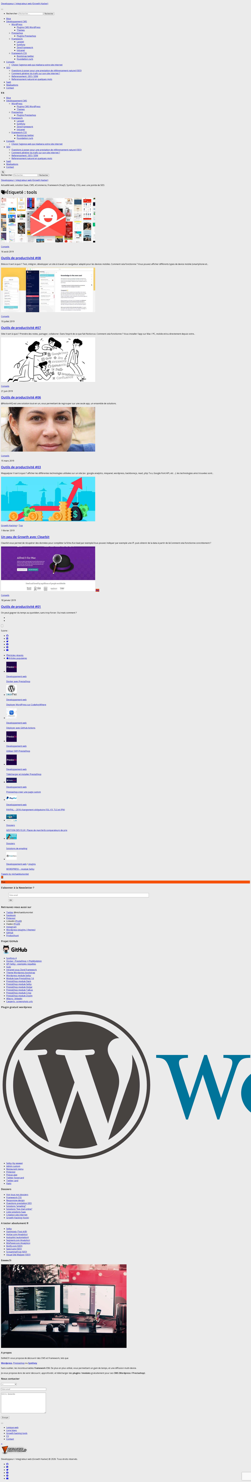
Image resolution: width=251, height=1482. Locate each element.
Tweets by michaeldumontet (15, 874)
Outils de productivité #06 (21, 397)
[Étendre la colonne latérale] (2, 625)
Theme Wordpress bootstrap (20, 972)
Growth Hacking (9, 525)
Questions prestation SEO (19, 1203)
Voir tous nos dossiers (17, 1194)
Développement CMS (16, 21)
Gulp (8, 966)
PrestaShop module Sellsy (19, 984)
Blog (8, 18)
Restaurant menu (14, 1169)
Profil (18, 921)
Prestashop (17, 33)
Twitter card (12, 1180)
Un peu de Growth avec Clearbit (25, 537)
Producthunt (12, 935)
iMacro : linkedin (14, 998)
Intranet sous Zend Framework (21, 969)
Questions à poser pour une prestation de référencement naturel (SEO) (47, 70)
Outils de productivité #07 (21, 327)
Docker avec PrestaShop (18, 681)
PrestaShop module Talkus (19, 989)
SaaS (8, 82)
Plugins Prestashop (26, 35)
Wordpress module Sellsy (18, 975)
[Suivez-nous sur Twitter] (7, 641)
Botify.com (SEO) (14, 1246)
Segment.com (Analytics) (18, 1240)
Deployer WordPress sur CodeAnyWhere (26, 704)
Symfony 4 (11, 958)
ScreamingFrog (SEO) (16, 1251)
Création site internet (16, 1214)
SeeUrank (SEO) (14, 1248)
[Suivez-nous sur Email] (7, 650)
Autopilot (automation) (17, 1237)
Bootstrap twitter (25, 56)
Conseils (10, 61)
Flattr (9, 1183)
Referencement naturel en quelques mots (32, 79)
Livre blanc (11, 1430)
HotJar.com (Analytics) (17, 1234)
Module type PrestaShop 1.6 (20, 978)
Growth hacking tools (16, 1433)
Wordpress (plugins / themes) (20, 929)
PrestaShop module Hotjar (19, 987)
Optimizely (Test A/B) (16, 1231)
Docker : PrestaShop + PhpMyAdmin (24, 961)
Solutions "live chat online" (19, 1209)
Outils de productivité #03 (21, 467)
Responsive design (15, 1200)
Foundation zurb (25, 59)
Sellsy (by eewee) (14, 1163)
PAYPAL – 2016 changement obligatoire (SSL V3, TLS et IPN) (35, 809)
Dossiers (10, 825)
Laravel (20, 41)
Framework (17, 38)
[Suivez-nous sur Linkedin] (7, 638)
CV (7, 1436)
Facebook (11, 915)
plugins (32, 864)
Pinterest (10, 918)
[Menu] (2, 9)
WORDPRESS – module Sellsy (20, 869)
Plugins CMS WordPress (28, 27)
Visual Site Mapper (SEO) (18, 1254)
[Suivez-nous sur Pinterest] (7, 647)
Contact (10, 87)
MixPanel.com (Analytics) (18, 1243)
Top (21, 525)
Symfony (21, 44)
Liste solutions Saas (16, 1211)
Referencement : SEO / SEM (25, 76)
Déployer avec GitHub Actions (20, 727)
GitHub (9, 932)
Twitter (9, 912)
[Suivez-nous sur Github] (7, 635)
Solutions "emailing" (16, 1206)
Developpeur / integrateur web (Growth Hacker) (24, 3)
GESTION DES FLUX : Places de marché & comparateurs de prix (36, 830)
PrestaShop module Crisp (18, 992)
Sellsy (9, 1228)
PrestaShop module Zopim (19, 995)
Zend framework (25, 47)
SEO (8, 67)
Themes (21, 30)
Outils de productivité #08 (21, 258)
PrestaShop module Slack (18, 981)
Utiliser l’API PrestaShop (18, 751)
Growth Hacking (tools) (17, 1217)
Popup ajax (11, 1174)
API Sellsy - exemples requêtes (21, 964)
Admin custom (13, 1166)
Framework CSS (19, 53)
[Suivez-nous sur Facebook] (7, 644)
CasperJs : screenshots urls (19, 1001)
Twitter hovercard (15, 1177)
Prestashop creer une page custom (23, 791)
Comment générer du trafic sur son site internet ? (36, 73)
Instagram (11, 926)
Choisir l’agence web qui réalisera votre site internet (37, 64)
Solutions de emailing (16, 848)
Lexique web (12, 1427)
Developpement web (16, 676)
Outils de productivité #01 (21, 606)
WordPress (17, 24)
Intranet (21, 50)
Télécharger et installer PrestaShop (23, 774)
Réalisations (12, 85)
